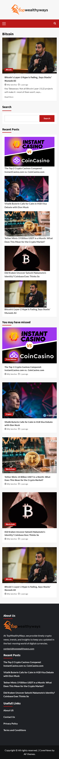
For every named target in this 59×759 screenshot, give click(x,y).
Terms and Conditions (14, 730)
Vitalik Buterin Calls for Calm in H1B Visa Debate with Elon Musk (26, 205)
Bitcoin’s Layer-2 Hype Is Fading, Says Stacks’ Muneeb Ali (27, 311)
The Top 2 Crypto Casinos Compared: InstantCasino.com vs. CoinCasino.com (24, 170)
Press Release (11, 359)
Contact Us (9, 717)
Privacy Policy (10, 723)
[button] (5, 23)
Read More (9, 97)
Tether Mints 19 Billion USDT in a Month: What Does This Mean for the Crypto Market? (29, 240)
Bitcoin (9, 69)
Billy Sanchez (12, 85)
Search (6, 107)
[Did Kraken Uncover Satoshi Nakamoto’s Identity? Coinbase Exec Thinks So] (29, 510)
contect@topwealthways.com (18, 648)
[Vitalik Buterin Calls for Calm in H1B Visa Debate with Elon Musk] (29, 400)
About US (8, 710)
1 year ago (24, 85)
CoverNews (45, 750)
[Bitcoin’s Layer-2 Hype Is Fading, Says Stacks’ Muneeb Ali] (29, 56)
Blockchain (10, 469)
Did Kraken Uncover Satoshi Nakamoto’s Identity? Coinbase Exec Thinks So (25, 274)
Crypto (8, 414)
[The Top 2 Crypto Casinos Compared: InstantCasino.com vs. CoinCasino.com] (29, 345)
